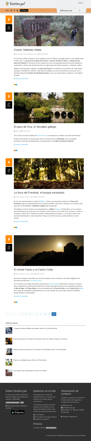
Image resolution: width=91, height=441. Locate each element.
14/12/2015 (40, 274)
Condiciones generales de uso (67, 435)
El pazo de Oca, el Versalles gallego (35, 126)
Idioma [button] (80, 3)
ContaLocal (52, 435)
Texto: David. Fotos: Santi (24, 197)
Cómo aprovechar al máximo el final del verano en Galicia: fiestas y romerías (40, 339)
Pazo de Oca (41, 135)
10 (45, 314)
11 (49, 314)
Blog (7, 10)
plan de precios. (51, 427)
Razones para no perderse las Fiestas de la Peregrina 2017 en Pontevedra (39, 349)
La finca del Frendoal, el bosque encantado (39, 192)
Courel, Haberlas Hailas (28, 49)
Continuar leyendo (20, 78)
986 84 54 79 (67, 405)
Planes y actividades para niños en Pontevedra (29, 360)
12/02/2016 (44, 54)
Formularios (39, 415)
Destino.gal (16, 3)
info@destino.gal (69, 408)
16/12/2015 (40, 197)
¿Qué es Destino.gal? (12, 402)
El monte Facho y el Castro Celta (33, 269)
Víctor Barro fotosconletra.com (26, 54)
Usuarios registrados (69, 416)
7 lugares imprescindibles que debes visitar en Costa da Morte (35, 328)
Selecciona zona (66, 10)
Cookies (82, 435)
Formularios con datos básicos (46, 417)
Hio (50, 284)
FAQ (22, 402)
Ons (81, 288)
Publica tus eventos (42, 419)
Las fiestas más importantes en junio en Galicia (29, 370)
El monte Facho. (36, 280)
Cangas (57, 209)
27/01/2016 (26, 131)
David (17, 131)
